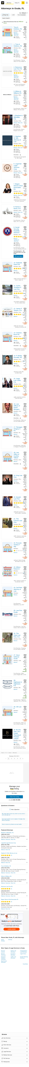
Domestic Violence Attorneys (3, 958)
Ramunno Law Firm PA (6, 886)
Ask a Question (15, 809)
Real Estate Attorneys (11, 879)
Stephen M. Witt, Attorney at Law (9, 853)
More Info (16, 35)
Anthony (10, 939)
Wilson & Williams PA (6, 876)
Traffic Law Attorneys (13, 957)
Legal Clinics (23, 953)
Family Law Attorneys (11, 846)
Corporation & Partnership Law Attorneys (15, 836)
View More (25, 964)
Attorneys (16, 31)
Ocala (10, 752)
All (13, 14)
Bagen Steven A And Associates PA (9, 899)
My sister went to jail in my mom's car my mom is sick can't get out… (13, 814)
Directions (16, 33)
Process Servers (3, 951)
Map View (6, 14)
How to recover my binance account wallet (12, 824)
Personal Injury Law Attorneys (13, 905)
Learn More (19, 256)
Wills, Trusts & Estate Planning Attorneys (16, 859)
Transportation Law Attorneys (23, 951)
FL (6, 752)
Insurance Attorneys (13, 954)
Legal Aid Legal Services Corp (8, 842)
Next (23, 759)
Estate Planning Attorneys (24, 957)
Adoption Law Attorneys (22, 846)
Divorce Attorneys (3, 954)
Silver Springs (3, 940)
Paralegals (21, 171)
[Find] (23, 2)
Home (2, 752)
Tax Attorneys (22, 432)
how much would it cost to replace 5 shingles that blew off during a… (13, 819)
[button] (27, 3)
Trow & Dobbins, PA (18, 28)
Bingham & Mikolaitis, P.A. (7, 832)
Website (15, 32)
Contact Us (16, 239)
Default (24, 13)
